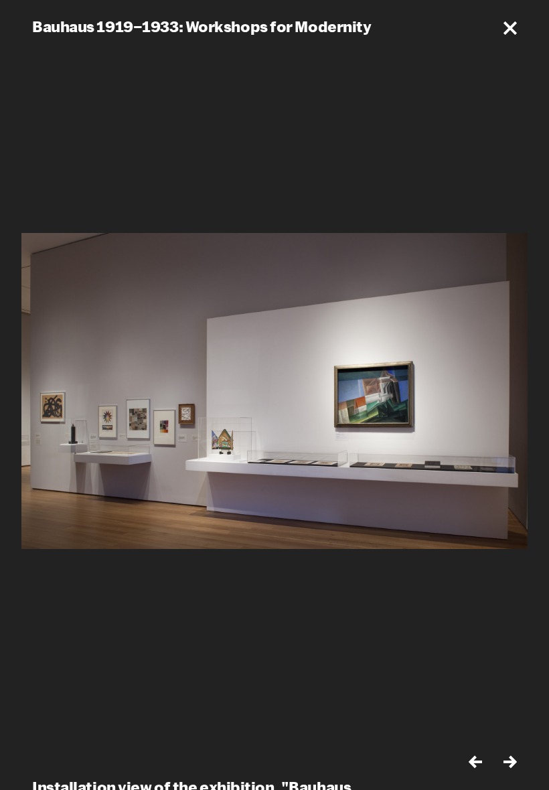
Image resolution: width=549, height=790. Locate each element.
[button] (510, 28)
